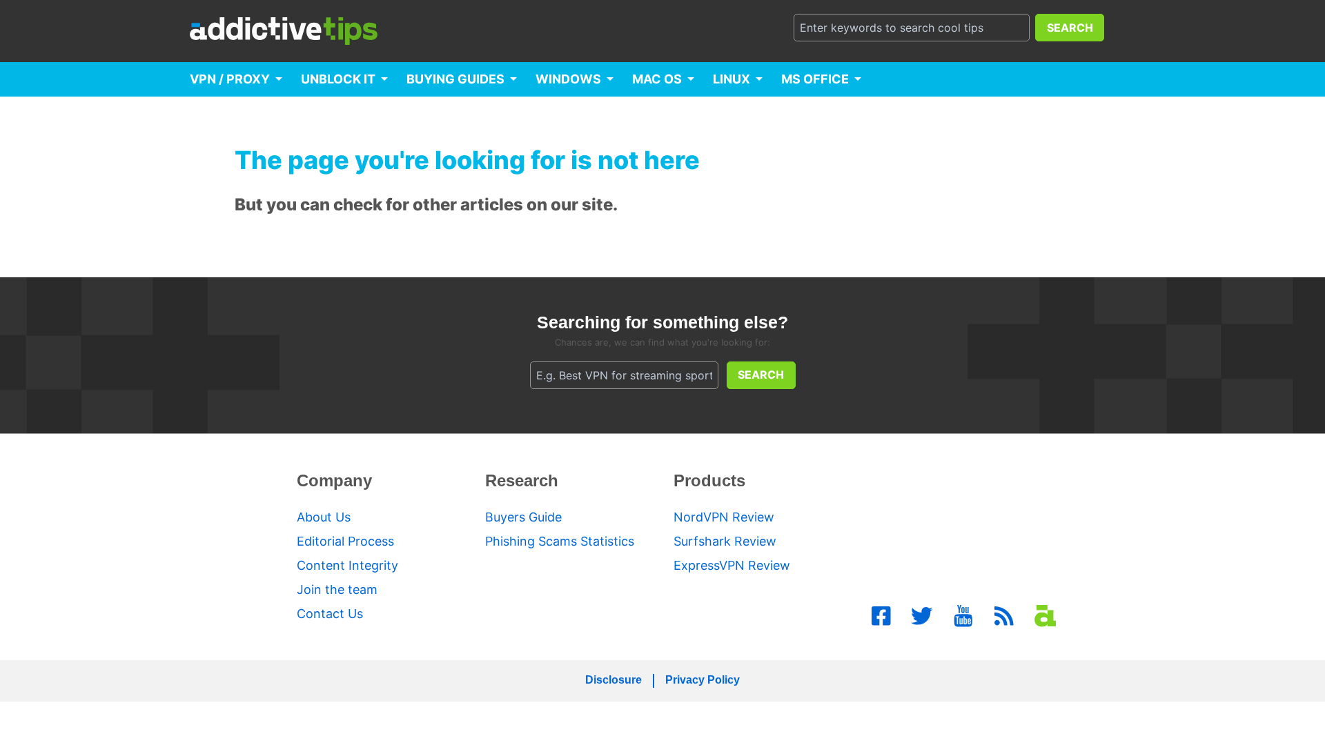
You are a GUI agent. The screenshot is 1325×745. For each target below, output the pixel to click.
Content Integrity (347, 565)
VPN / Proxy (230, 79)
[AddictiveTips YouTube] (963, 616)
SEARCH (1070, 27)
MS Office (815, 79)
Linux (731, 79)
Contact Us (330, 613)
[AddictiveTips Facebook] (881, 616)
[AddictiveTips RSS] (1004, 616)
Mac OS (657, 79)
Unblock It (338, 79)
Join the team (337, 589)
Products (709, 480)
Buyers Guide (523, 517)
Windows (568, 79)
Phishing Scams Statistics (559, 541)
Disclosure (613, 680)
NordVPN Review (724, 517)
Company (334, 480)
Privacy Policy (702, 680)
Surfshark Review (725, 541)
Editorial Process (345, 541)
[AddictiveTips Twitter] (922, 616)
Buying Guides (455, 79)
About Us (324, 517)
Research (521, 480)
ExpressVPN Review (732, 565)
